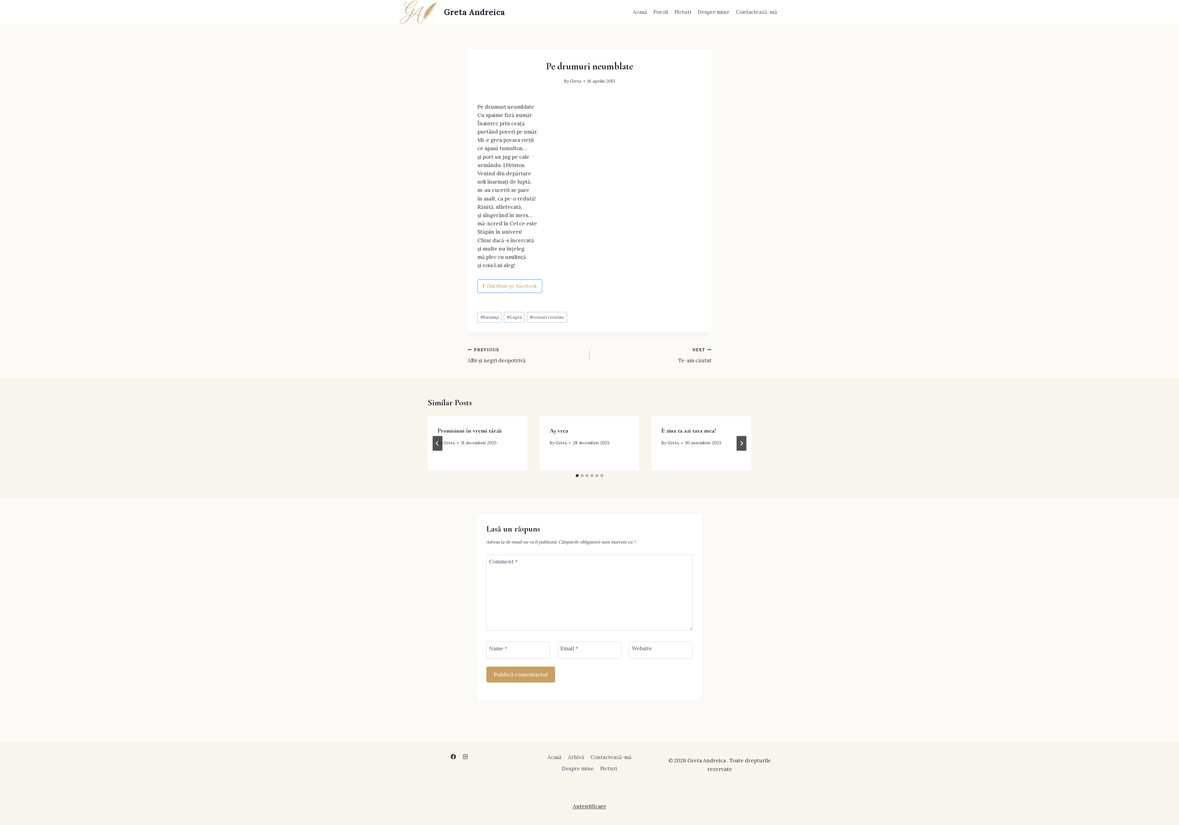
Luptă (514, 317)
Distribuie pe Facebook (510, 286)
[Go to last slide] (437, 443)
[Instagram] (465, 756)
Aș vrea (559, 430)
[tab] (577, 475)
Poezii (660, 12)
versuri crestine (547, 317)
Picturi (683, 12)
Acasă (640, 12)
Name (498, 648)
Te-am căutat (694, 355)
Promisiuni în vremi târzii (470, 430)
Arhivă (576, 757)
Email (569, 648)
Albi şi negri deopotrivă (497, 355)
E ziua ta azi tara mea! (688, 430)
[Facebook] (453, 756)
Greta (575, 81)
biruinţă (489, 317)
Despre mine (714, 12)
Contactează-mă (756, 12)
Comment (503, 561)
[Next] (741, 443)
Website (642, 648)
